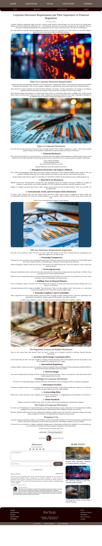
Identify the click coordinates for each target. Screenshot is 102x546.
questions (31, 4)
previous (37, 9)
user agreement (63, 523)
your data (37, 523)
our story (68, 4)
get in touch (62, 9)
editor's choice (86, 512)
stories (88, 4)
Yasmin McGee (53, 518)
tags (15, 9)
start (13, 4)
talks (50, 4)
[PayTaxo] (49, 512)
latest (86, 9)
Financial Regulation (55, 432)
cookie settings (49, 523)
